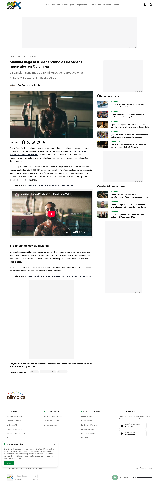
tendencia (62, 372)
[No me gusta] (37, 479)
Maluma (34, 372)
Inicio (46, 5)
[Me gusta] (34, 479)
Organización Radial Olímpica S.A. (41, 449)
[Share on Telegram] (43, 142)
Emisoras (107, 5)
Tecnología (115, 142)
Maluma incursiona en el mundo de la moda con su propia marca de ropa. (58, 276)
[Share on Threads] (38, 142)
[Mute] (134, 477)
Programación (82, 5)
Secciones (55, 5)
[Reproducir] (115, 477)
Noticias (33, 56)
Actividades (95, 5)
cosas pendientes (48, 372)
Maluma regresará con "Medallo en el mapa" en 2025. (49, 185)
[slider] (144, 477)
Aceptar (9, 463)
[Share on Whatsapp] (33, 142)
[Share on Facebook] (23, 142)
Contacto (117, 5)
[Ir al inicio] (14, 5)
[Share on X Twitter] (28, 142)
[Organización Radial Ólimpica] (16, 395)
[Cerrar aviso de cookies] (54, 444)
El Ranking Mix (68, 5)
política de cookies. (15, 458)
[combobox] (26, 476)
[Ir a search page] (150, 4)
